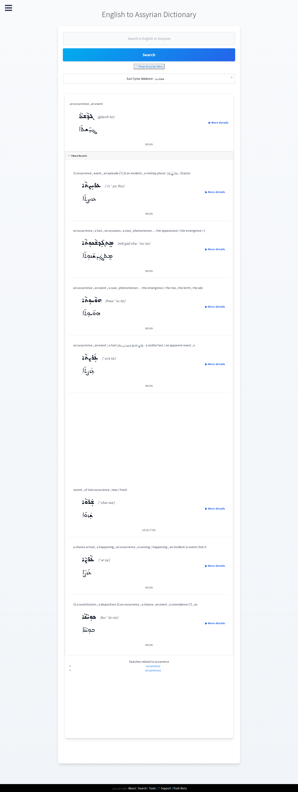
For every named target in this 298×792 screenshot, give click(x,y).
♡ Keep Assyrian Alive (149, 66)
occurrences (153, 670)
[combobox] (149, 40)
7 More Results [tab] (79, 155)
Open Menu (8, 8)
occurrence (153, 666)
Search (149, 54)
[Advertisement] (149, 436)
